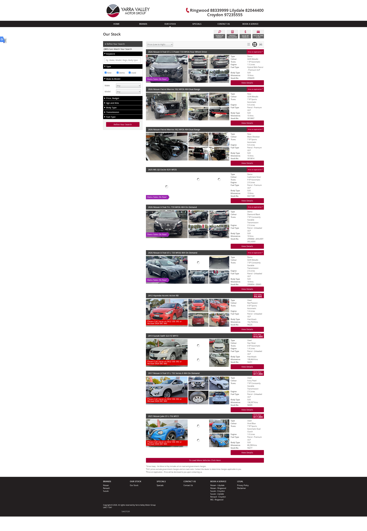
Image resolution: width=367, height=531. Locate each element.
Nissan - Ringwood (218, 488)
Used (133, 72)
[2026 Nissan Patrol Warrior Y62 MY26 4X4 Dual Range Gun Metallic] (187, 106)
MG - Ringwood (216, 499)
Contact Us (188, 485)
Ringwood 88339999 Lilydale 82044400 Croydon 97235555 (227, 12)
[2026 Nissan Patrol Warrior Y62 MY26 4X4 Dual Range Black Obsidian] (187, 146)
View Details (247, 82)
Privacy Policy (243, 485)
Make (107, 85)
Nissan (106, 485)
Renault (106, 488)
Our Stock (134, 485)
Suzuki (106, 491)
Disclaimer (241, 488)
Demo (122, 72)
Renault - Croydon (218, 496)
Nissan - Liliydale (217, 485)
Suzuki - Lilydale (217, 494)
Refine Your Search (115, 44)
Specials (160, 485)
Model (108, 91)
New (109, 72)
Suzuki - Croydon (217, 491)
